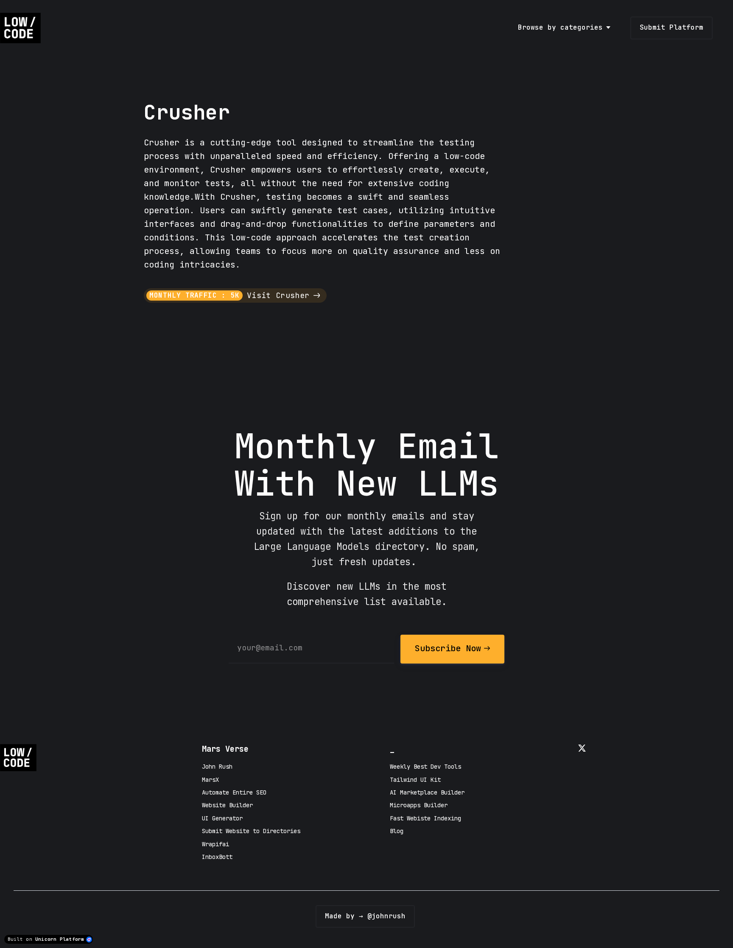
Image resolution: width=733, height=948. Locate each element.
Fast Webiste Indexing (425, 818)
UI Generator (222, 818)
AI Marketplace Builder (427, 792)
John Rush (217, 766)
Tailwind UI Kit (415, 779)
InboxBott (217, 857)
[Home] (22, 28)
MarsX (210, 779)
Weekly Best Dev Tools (425, 766)
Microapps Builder (419, 805)
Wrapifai (215, 844)
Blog (396, 831)
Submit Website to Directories (251, 831)
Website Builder (227, 805)
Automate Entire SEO (234, 792)
